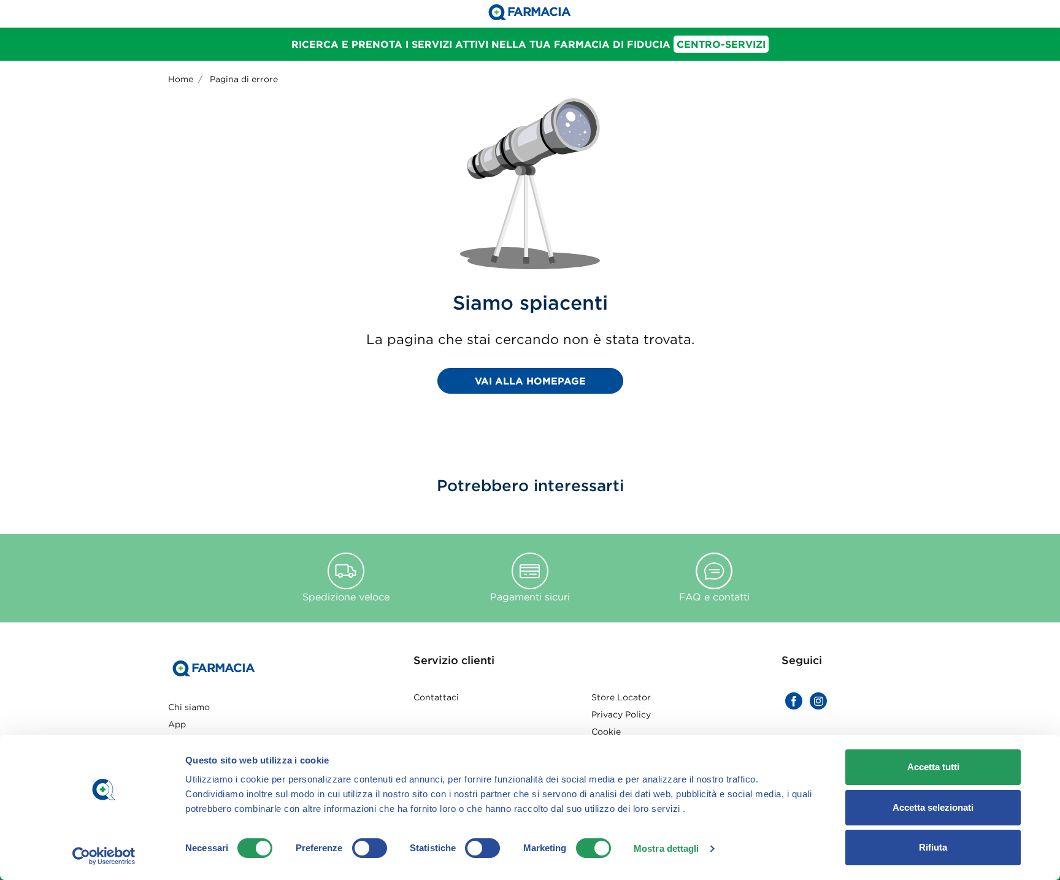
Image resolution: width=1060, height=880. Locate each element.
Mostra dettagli (666, 848)
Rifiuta (933, 847)
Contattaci (436, 697)
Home (180, 79)
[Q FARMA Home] (530, 14)
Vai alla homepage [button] (530, 380)
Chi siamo (189, 707)
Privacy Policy (621, 714)
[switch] (369, 848)
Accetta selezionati (933, 807)
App (177, 724)
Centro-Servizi (721, 44)
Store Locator (621, 697)
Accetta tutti (933, 767)
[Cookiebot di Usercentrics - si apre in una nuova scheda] (104, 856)
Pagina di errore (244, 79)
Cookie (606, 732)
